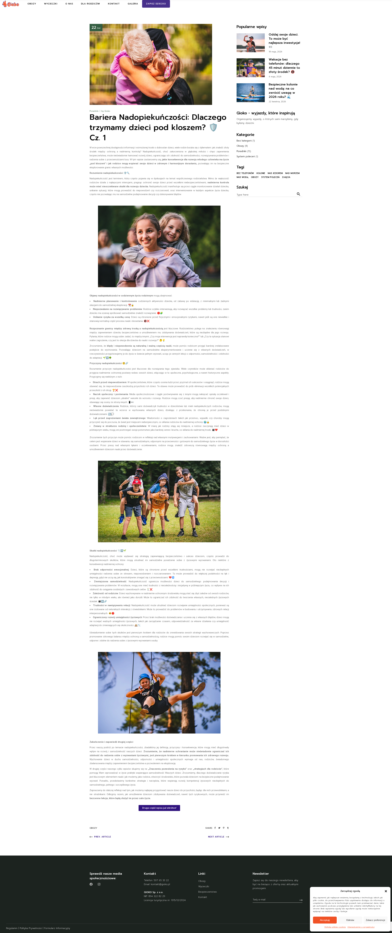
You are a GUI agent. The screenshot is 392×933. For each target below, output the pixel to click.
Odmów (350, 920)
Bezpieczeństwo (207, 891)
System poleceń (246, 156)
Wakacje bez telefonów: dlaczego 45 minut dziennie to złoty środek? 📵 (284, 65)
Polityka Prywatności (31, 928)
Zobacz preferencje (375, 920)
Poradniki (94, 111)
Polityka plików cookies (335, 927)
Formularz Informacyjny (57, 928)
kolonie (260, 173)
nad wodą (242, 177)
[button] (385, 891)
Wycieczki (203, 886)
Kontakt (202, 897)
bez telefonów (245, 173)
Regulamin (11, 928)
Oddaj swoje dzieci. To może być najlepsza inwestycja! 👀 (284, 40)
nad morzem (292, 173)
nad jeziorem (275, 173)
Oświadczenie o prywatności (361, 927)
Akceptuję (325, 920)
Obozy (93, 828)
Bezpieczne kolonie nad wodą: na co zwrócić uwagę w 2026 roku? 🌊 (283, 90)
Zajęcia (286, 177)
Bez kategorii (244, 140)
